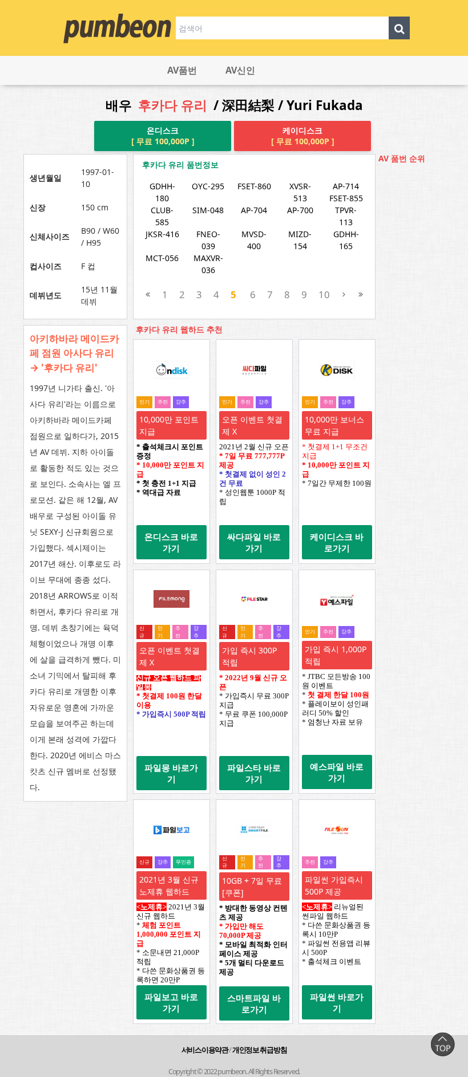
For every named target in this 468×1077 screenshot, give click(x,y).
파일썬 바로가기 (337, 1002)
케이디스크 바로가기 (337, 542)
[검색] (399, 28)
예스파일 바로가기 (337, 772)
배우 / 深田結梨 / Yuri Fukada (234, 105)
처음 (148, 294)
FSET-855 (346, 198)
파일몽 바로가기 (171, 773)
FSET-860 (254, 186)
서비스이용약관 (204, 1050)
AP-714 (346, 186)
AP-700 (300, 210)
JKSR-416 (162, 234)
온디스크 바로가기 (171, 542)
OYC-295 (208, 186)
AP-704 (254, 210)
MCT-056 (162, 258)
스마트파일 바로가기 (254, 1003)
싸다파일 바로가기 (254, 542)
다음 (344, 294)
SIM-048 (208, 210)
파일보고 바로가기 (171, 1002)
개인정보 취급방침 (259, 1050)
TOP (442, 1044)
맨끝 (360, 294)
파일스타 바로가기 (254, 773)
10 (324, 294)
